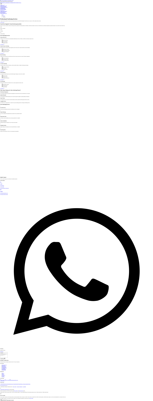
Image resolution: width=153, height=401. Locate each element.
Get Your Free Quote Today (3, 176)
